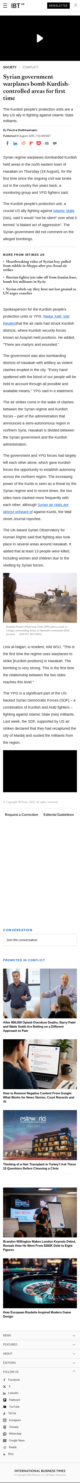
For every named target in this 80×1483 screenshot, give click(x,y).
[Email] (46, 143)
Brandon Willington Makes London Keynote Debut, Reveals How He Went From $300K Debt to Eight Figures (39, 1246)
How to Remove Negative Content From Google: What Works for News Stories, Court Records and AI (38, 1097)
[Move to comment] (54, 143)
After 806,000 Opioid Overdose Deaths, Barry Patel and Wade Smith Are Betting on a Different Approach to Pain (39, 1026)
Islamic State (63, 211)
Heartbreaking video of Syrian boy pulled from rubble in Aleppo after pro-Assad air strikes (37, 266)
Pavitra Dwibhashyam (22, 130)
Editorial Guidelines (58, 814)
